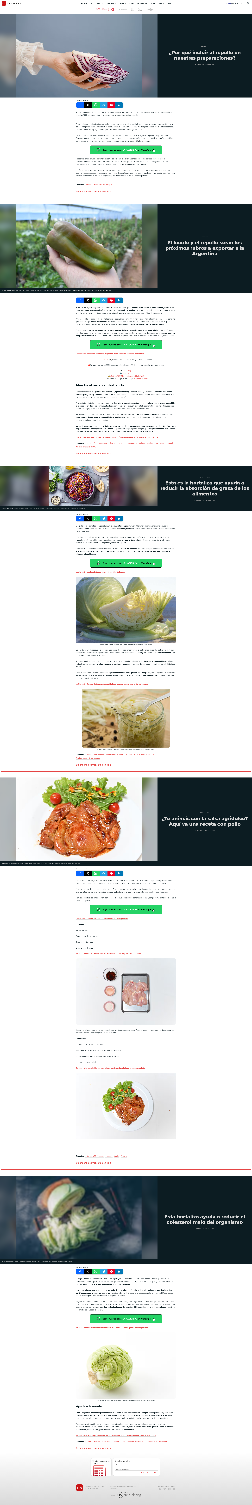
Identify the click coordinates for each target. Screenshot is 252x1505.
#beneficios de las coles (95, 754)
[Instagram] (169, 1489)
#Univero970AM (116, 376)
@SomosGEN (127, 373)
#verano (124, 1156)
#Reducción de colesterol (123, 1441)
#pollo (116, 1156)
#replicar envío (152, 443)
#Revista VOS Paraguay (103, 185)
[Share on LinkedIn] (119, 105)
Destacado (204, 47)
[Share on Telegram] (103, 105)
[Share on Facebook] (80, 105)
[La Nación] (11, 3)
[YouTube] (174, 1489)
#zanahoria (140, 443)
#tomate (131, 443)
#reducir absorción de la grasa (88, 758)
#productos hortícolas (106, 443)
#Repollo (88, 185)
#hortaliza (150, 754)
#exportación (90, 443)
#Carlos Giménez (83, 447)
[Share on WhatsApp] (96, 105)
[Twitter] (164, 1489)
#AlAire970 (105, 360)
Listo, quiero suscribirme (149, 1473)
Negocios (205, 237)
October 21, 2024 (141, 379)
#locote (163, 443)
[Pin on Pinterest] (111, 105)
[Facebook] (159, 1489)
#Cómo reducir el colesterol (146, 1441)
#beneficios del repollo (115, 754)
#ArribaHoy (126, 370)
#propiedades (139, 754)
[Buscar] (248, 3)
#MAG (93, 447)
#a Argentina (121, 443)
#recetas (109, 1156)
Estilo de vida (205, 477)
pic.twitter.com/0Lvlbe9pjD (133, 376)
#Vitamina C (163, 1441)
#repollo (171, 443)
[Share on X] (88, 105)
